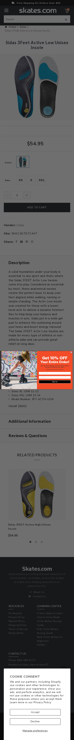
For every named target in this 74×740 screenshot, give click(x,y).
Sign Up (54, 382)
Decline (35, 721)
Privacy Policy (42, 702)
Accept (35, 712)
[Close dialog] (71, 352)
